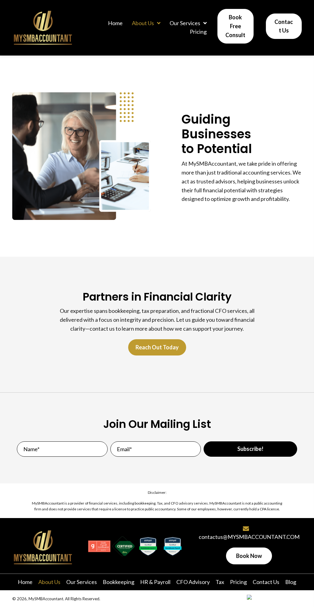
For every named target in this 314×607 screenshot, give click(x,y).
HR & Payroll (155, 582)
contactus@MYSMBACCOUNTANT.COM (249, 536)
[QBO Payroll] (172, 546)
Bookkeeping (118, 582)
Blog (290, 582)
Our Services (81, 582)
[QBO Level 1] (148, 546)
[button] (250, 449)
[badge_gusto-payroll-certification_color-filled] (99, 546)
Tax (220, 582)
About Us (49, 582)
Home (25, 582)
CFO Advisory (193, 582)
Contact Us (266, 582)
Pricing (238, 582)
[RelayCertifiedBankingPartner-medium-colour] (123, 546)
